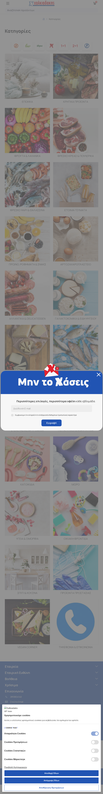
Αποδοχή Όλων (51, 773)
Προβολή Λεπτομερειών (15, 767)
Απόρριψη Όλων (51, 780)
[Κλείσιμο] (99, 374)
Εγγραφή (51, 423)
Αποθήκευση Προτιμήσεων (51, 788)
